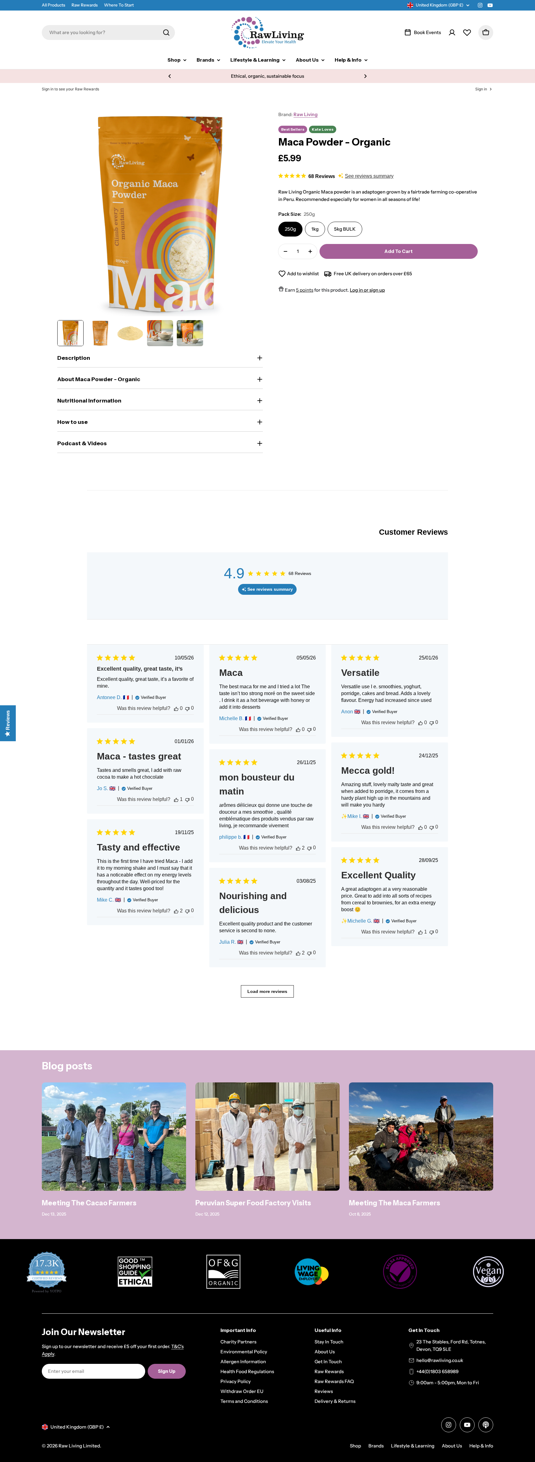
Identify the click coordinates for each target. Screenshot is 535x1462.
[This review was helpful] (176, 708)
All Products (53, 4)
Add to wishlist (303, 273)
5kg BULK (345, 229)
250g (290, 229)
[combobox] (108, 32)
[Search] (166, 32)
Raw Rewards (85, 4)
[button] (169, 76)
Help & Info (481, 1446)
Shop (355, 1446)
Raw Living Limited (79, 1446)
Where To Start (119, 4)
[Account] (452, 32)
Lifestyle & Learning (412, 1446)
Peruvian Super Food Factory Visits (253, 1203)
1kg (315, 229)
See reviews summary (369, 176)
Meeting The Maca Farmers (394, 1203)
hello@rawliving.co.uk (439, 1360)
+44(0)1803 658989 (437, 1371)
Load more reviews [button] (267, 991)
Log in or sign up (367, 290)
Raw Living (306, 114)
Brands (376, 1446)
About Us (452, 1446)
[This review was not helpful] (187, 708)
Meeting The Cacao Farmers (89, 1203)
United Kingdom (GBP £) (439, 4)
